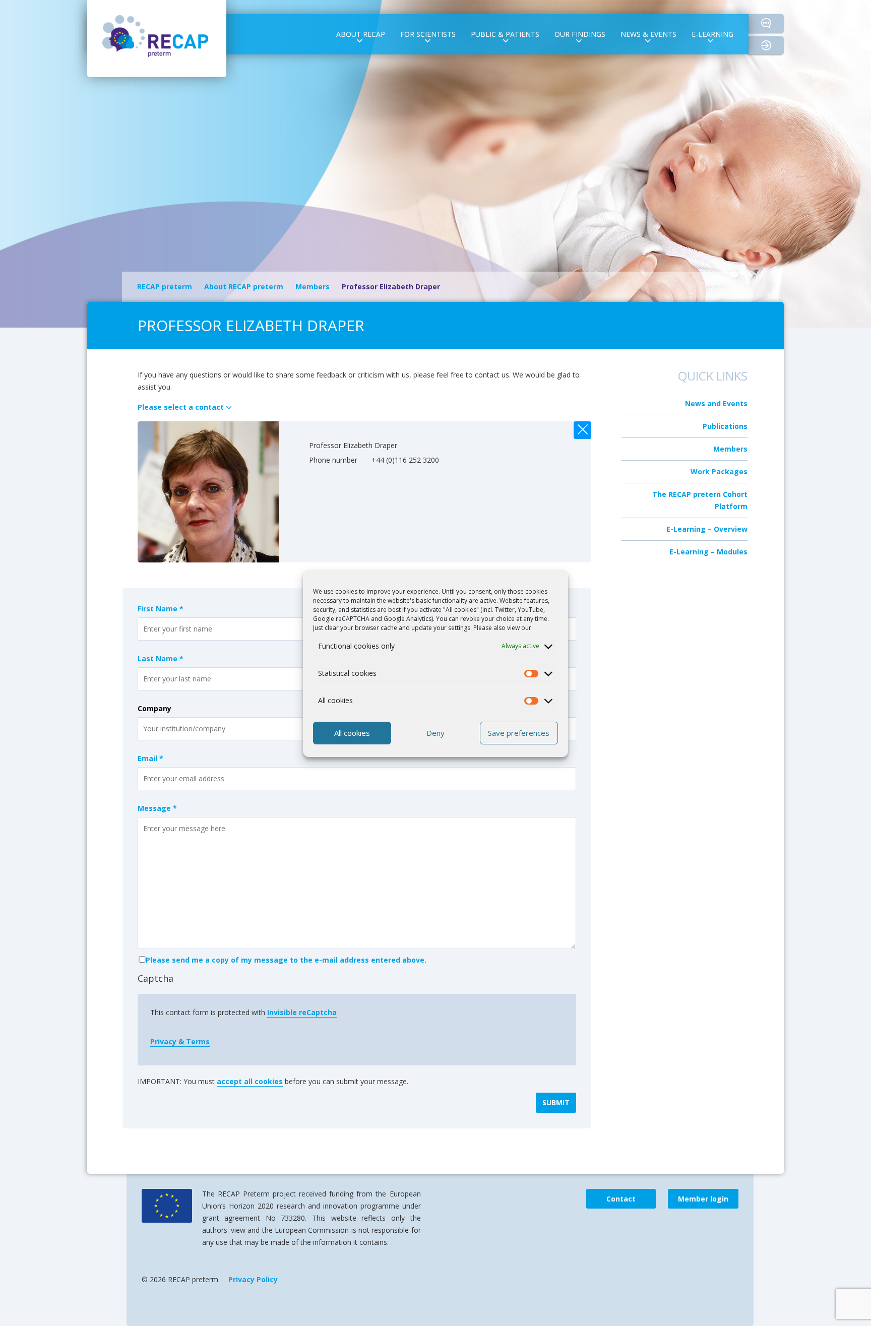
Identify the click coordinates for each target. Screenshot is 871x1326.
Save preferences (518, 733)
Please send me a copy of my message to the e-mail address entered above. (286, 960)
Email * (150, 758)
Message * (157, 808)
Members (730, 449)
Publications (725, 426)
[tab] (364, 407)
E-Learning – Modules (708, 551)
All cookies (352, 733)
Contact (766, 23)
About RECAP (360, 34)
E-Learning (712, 34)
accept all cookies (250, 1081)
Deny (435, 733)
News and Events (716, 403)
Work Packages (719, 471)
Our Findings (579, 34)
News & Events (648, 34)
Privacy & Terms (180, 1041)
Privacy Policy (253, 1279)
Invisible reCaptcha (302, 1012)
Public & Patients (505, 34)
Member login (775, 45)
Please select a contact (182, 407)
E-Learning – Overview (707, 529)
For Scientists (428, 34)
